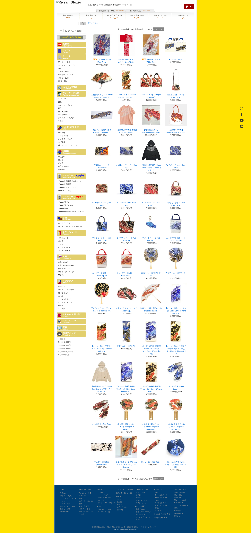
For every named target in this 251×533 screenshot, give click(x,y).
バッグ (99, 489)
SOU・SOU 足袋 (84, 489)
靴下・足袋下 (63, 112)
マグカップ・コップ (66, 272)
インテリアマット (65, 302)
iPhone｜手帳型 (64, 184)
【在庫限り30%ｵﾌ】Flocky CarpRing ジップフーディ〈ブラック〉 (151, 167)
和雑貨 (118, 496)
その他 (60, 121)
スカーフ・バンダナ (66, 105)
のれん (60, 296)
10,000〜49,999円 (65, 352)
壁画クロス (62, 286)
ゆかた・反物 (63, 78)
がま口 (119, 504)
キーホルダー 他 (104, 512)
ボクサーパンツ (64, 115)
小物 (99, 506)
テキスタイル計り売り (162, 514)
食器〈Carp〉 (63, 262)
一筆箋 (60, 244)
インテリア (158, 489)
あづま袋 (61, 142)
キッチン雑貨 (140, 506)
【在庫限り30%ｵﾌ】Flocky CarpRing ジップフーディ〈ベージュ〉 (101, 389)
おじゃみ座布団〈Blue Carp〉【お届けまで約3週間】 (175, 464)
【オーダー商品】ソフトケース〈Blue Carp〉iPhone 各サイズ (175, 311)
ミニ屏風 (61, 309)
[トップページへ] (68, 2)
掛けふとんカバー (65, 293)
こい (96, 23)
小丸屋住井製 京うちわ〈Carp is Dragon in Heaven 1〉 (176, 426)
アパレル (63, 493)
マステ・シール (64, 251)
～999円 (61, 339)
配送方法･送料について (134, 527)
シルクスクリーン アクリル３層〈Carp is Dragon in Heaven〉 (126, 464)
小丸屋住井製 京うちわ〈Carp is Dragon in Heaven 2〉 (151, 426)
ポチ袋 (60, 241)
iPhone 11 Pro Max (65, 205)
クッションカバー (65, 299)
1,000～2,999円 (64, 342)
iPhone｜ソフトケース (67, 187)
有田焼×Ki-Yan (64, 269)
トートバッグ (63, 136)
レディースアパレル (66, 75)
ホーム (90, 23)
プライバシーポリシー (152, 527)
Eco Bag (61, 133)
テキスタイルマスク (66, 118)
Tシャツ (62, 489)
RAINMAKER (178, 513)
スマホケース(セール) (124, 493)
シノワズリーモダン (181, 505)
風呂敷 (60, 160)
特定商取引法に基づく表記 (101, 527)
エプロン (61, 275)
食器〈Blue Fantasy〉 (66, 265)
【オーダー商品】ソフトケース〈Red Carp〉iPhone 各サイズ (101, 348)
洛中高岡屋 (178, 510)
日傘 (60, 102)
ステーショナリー (141, 489)
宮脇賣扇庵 (178, 497)
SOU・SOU (62, 81)
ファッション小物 (84, 493)
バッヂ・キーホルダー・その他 (70, 226)
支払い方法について (118, 527)
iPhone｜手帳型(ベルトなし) (69, 181)
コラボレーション (179, 489)
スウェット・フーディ (67, 65)
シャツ (60, 68)
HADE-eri (62, 99)
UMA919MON (178, 503)
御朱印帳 (61, 170)
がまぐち (61, 163)
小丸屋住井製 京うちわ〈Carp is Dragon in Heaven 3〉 (126, 426)
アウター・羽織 (64, 62)
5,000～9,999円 (64, 348)
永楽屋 (176, 508)
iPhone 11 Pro (63, 202)
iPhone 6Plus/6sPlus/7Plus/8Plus (71, 212)
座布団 (60, 305)
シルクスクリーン (160, 517)
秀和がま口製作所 (180, 500)
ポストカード (63, 238)
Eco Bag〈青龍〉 (176, 60)
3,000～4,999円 (64, 345)
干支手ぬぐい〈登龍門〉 (126, 346)
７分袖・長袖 (63, 71)
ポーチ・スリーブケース (67, 145)
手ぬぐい (61, 157)
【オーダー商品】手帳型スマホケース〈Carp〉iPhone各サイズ (151, 389)
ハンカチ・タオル (65, 223)
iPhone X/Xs (63, 208)
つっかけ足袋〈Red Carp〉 (102, 424)
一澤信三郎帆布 (179, 492)
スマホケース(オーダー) (124, 489)
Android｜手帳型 (64, 191)
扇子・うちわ (63, 166)
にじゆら (177, 516)
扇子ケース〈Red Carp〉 (151, 462)
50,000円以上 (63, 355)
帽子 (60, 108)
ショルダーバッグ (65, 139)
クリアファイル (64, 248)
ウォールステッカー (66, 290)
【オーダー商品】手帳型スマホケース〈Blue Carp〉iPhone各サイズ (126, 389)
